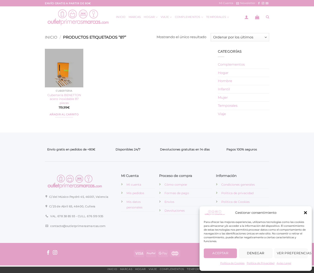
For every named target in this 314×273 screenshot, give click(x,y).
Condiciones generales (238, 184)
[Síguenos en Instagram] (263, 3)
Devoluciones (174, 210)
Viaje (165, 17)
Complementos (187, 17)
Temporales (216, 17)
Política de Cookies (232, 263)
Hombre (225, 81)
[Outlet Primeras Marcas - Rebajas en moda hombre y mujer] (77, 17)
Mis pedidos (135, 193)
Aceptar (220, 253)
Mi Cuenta (226, 3)
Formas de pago (176, 193)
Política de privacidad (237, 193)
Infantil (224, 89)
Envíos (169, 202)
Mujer (223, 97)
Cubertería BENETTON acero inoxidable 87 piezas (64, 99)
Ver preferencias (292, 253)
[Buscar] (267, 17)
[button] (305, 213)
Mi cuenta (133, 184)
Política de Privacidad (260, 263)
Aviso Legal (284, 263)
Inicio (121, 17)
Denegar (255, 253)
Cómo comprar (175, 184)
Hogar (149, 17)
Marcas (135, 17)
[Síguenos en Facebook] (259, 3)
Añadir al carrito (64, 114)
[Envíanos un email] (267, 3)
